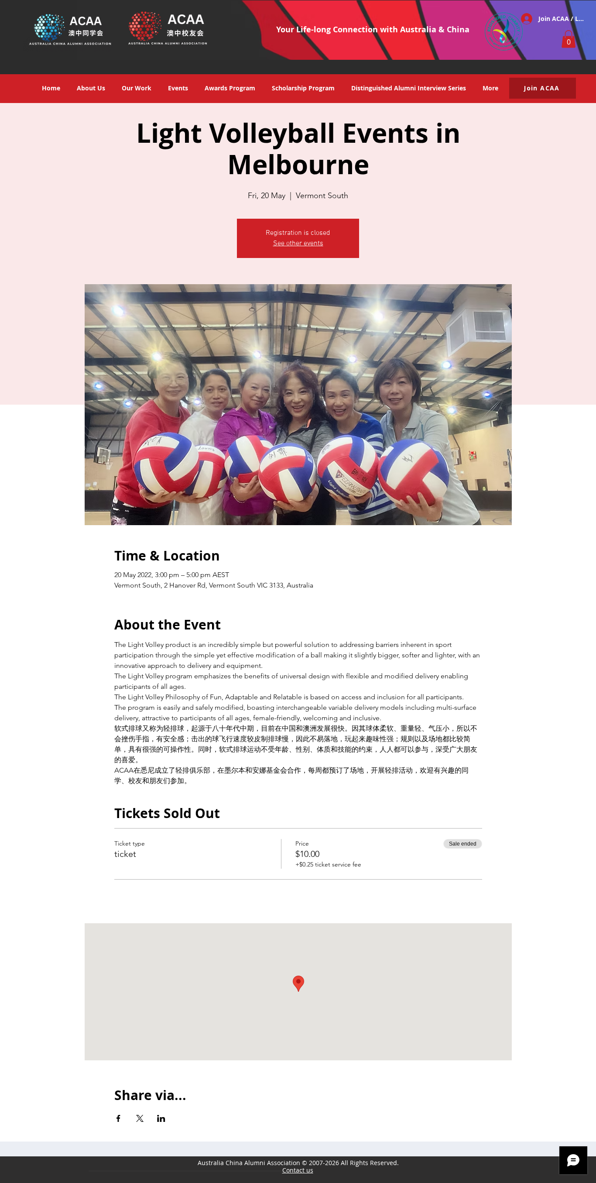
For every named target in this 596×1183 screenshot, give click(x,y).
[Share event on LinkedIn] (161, 1118)
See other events (298, 243)
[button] (568, 39)
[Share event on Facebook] (118, 1118)
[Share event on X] (140, 1118)
